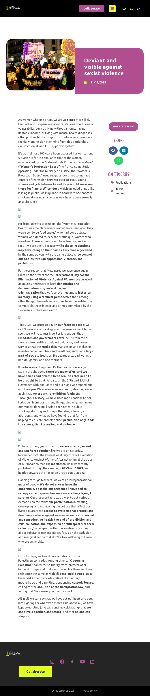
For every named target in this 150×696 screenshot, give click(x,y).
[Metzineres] (13, 8)
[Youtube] (82, 661)
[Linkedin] (92, 661)
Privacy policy (88, 690)
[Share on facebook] (113, 150)
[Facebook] (62, 661)
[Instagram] (52, 661)
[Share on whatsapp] (118, 161)
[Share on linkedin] (123, 150)
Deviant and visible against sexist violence (104, 66)
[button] (61, 8)
